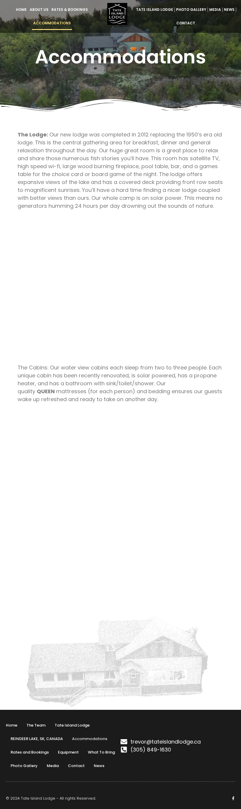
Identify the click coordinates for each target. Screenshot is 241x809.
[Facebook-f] (233, 798)
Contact (185, 23)
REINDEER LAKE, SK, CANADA (37, 739)
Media (215, 9)
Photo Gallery (191, 9)
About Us (39, 9)
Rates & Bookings (69, 9)
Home (21, 9)
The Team (36, 725)
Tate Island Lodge (154, 9)
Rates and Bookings (30, 752)
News (229, 9)
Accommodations (52, 23)
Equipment (68, 752)
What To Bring (101, 752)
